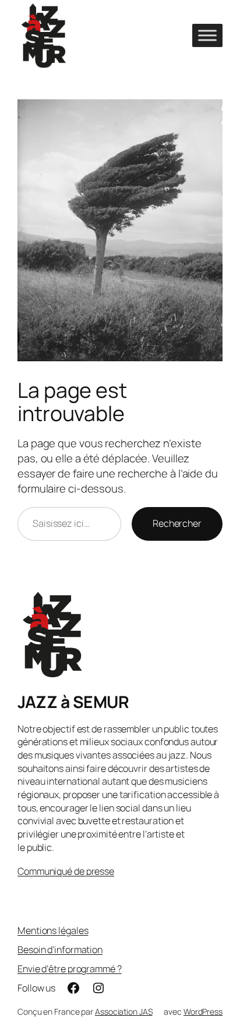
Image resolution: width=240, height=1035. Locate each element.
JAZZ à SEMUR (73, 702)
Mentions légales (52, 930)
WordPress (203, 1011)
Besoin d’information (60, 949)
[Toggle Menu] (207, 35)
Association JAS (124, 1011)
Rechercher (177, 523)
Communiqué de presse (65, 871)
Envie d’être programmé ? (69, 968)
